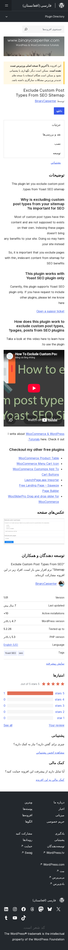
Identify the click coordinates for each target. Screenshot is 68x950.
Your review (56, 725)
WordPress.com (52, 864)
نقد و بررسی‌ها (52, 134)
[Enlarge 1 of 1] (59, 523)
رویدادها (27, 840)
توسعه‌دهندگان (55, 846)
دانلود (59, 110)
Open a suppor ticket (50, 311)
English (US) (11, 644)
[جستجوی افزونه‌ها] (26, 29)
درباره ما (59, 802)
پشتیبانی (56, 162)
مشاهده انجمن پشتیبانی (50, 752)
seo (21, 653)
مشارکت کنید (24, 833)
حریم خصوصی (55, 821)
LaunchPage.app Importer (41, 480)
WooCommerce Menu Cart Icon (38, 463)
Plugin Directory (54, 16)
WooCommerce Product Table (38, 458)
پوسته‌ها (27, 809)
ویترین (28, 802)
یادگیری (59, 833)
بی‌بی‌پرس (56, 877)
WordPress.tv (53, 852)
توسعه (57, 153)
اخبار (61, 809)
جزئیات (56, 125)
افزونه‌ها (27, 815)
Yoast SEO (10, 653)
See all (8, 725)
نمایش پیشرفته (55, 663)
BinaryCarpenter (45, 101)
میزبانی (59, 815)
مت (60, 871)
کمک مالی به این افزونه (50, 779)
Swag (26, 852)
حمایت (26, 846)
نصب (57, 143)
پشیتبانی (59, 840)
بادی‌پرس (57, 884)
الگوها (28, 821)
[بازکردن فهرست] (6, 5)
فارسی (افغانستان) (44, 900)
